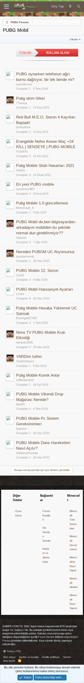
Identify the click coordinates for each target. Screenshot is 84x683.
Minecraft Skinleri (74, 582)
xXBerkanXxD (25, 380)
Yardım (67, 657)
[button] (6, 7)
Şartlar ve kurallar (29, 657)
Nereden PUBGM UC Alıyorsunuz (45, 252)
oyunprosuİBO (25, 189)
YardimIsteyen (25, 361)
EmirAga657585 (26, 318)
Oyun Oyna (18, 513)
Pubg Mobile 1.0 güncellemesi (42, 203)
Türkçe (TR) (13, 651)
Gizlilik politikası (51, 657)
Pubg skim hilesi (30, 98)
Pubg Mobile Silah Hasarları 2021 (45, 165)
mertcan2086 (24, 342)
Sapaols (21, 237)
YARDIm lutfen (29, 356)
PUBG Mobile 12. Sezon (37, 270)
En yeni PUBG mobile (35, 184)
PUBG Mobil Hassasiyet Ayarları (44, 289)
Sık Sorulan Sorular (46, 534)
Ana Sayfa (9, 660)
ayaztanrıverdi (25, 256)
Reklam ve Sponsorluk (46, 555)
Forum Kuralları (46, 515)
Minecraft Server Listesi (73, 543)
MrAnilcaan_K (25, 208)
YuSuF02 (22, 151)
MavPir (20, 404)
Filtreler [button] (74, 39)
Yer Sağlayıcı (17, 630)
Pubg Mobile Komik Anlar (38, 375)
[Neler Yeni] (70, 6)
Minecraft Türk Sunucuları (73, 520)
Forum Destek (46, 636)
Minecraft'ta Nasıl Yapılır (73, 564)
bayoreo (21, 428)
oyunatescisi (24, 84)
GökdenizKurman (27, 453)
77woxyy (21, 103)
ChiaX (20, 275)
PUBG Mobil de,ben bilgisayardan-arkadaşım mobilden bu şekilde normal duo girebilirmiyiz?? (46, 227)
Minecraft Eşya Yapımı (73, 602)
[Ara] (78, 6)
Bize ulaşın (9, 657)
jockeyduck (23, 127)
